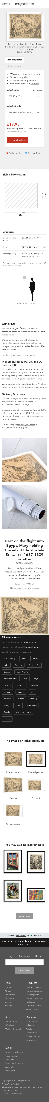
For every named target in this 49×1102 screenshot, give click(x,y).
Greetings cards (33, 1005)
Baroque (18, 665)
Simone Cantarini (24, 52)
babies (35, 658)
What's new (31, 1009)
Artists (29, 1029)
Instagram (30, 1040)
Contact (8, 987)
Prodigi (16, 1084)
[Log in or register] (40, 4)
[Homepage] (24, 4)
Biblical (7, 672)
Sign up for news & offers (24, 956)
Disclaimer (10, 1070)
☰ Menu (6, 4)
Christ (19, 685)
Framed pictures (34, 991)
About (8, 991)
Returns (8, 1005)
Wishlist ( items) (13, 1029)
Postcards (30, 1002)
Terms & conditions (14, 1052)
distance (7, 699)
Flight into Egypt (23, 712)
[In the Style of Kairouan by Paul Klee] (36, 895)
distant (21, 699)
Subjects (30, 1025)
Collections (31, 1032)
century (7, 685)
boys (36, 678)
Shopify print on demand (12, 1093)
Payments (9, 998)
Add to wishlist (15, 153)
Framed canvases (34, 998)
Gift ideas (9, 1025)
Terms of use (11, 1059)
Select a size (24, 90)
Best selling (31, 1021)
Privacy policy (11, 1056)
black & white (22, 672)
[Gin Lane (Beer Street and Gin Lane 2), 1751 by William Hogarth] (36, 862)
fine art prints (29, 355)
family (6, 705)
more (8, 719)
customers (41, 387)
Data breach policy (14, 1063)
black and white (11, 678)
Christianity (33, 685)
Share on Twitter (35, 153)
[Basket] (45, 4)
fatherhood (32, 705)
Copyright (9, 1067)
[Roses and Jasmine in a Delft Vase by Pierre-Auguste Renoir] (13, 891)
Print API (5, 1084)
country (21, 692)
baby (6, 665)
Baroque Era (34, 665)
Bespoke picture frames (25, 1087)
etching (33, 699)
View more (24, 915)
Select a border (14, 106)
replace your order (26, 424)
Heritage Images (31, 647)
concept (7, 692)
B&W (24, 658)
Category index (33, 1036)
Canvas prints (32, 994)
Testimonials (10, 994)
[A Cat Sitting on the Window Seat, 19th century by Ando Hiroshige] (13, 861)
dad (32, 692)
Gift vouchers (11, 1021)
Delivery (6, 410)
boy (25, 678)
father (18, 705)
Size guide (37, 90)
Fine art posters (33, 987)
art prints (34, 83)
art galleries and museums (29, 378)
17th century (9, 658)
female (7, 712)
